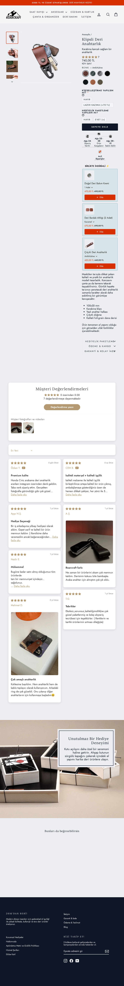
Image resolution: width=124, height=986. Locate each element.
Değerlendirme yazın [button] (62, 407)
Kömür (86, 82)
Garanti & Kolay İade (100, 351)
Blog (66, 926)
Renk (92, 67)
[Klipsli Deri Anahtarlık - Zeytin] (18, 879)
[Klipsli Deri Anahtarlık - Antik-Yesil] (12, 875)
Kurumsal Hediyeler (14, 937)
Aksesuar (58, 11)
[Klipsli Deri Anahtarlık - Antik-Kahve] (8, 875)
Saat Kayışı (37, 11)
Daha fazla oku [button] (19, 494)
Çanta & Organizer (46, 16)
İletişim (67, 914)
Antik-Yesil (93, 74)
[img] (18, 463)
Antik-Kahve (86, 74)
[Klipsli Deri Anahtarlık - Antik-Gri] (16, 875)
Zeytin (100, 82)
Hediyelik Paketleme (99, 341)
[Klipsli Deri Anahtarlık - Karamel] (29, 875)
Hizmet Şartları (12, 950)
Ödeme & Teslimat (72, 922)
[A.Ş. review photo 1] (89, 541)
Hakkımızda (11, 941)
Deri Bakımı (70, 16)
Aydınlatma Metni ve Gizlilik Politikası (22, 945)
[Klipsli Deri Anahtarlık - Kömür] (24, 875)
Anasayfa (86, 34)
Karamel (93, 82)
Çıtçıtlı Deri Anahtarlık (96, 252)
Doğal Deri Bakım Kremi (97, 183)
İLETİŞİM (86, 16)
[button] (90, 57)
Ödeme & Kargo (100, 346)
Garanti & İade (70, 918)
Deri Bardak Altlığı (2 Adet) (99, 217)
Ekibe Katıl (10, 954)
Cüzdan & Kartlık (82, 11)
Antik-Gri (100, 74)
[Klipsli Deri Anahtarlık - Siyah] (20, 875)
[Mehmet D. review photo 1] (34, 643)
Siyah (107, 74)
